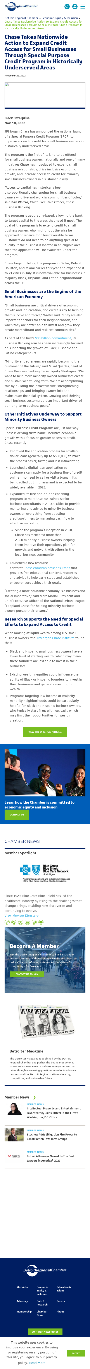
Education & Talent (64, 1288)
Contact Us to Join (27, 974)
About (60, 1311)
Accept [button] (76, 1353)
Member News (35, 1104)
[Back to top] (79, 1278)
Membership (24, 1311)
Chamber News (42, 1313)
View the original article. (45, 731)
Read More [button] (37, 1363)
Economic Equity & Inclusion (42, 1290)
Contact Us (17, 814)
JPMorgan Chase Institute (55, 638)
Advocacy (22, 1301)
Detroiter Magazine (26, 1051)
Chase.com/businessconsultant (47, 568)
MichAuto (22, 1287)
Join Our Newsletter (45, 1332)
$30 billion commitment (53, 338)
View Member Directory (21, 916)
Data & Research (42, 1302)
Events (61, 1301)
